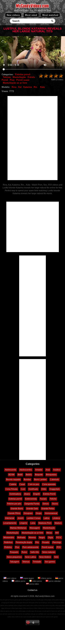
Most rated (31, 15)
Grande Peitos (47, 508)
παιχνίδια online (53, 605)
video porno (37, 581)
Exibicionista (31, 499)
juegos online (51, 600)
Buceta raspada (13, 479)
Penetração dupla (24, 542)
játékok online (4, 605)
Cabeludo (54, 479)
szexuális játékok (31, 617)
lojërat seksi (39, 617)
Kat (20, 87)
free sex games (14, 600)
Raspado (14, 552)
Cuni (23, 489)
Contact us (32, 590)
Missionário (9, 537)
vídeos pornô (26, 608)
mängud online (22, 605)
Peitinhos (8, 542)
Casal (22, 484)
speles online (30, 605)
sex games (6, 611)
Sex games (50, 562)
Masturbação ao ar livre (15, 83)
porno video (34, 584)
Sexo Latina (30, 557)
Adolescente (10, 470)
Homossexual (51, 513)
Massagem (35, 528)
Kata (42, 87)
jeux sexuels (42, 611)
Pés (37, 542)
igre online (62, 605)
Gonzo (46, 504)
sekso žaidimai (16, 617)
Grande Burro (17, 508)
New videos (13, 15)
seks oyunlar (8, 614)
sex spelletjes (26, 614)
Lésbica (56, 518)
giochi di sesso (51, 611)
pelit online (35, 602)
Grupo (39, 513)
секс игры (13, 611)
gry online (48, 602)
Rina (14, 87)
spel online (23, 602)
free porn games (4, 600)
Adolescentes (26, 470)
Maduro (58, 523)
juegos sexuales (26, 611)
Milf (56, 533)
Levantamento (9, 523)
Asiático (56, 470)
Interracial (9, 518)
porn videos (11, 578)
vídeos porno (46, 578)
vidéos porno (20, 581)
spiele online (58, 600)
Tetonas (7, 77)
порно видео (28, 578)
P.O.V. (59, 537)
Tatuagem (14, 562)
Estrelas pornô (22, 74)
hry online (54, 602)
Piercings (56, 542)
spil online (29, 602)
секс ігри (46, 614)
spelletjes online (12, 605)
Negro (42, 537)
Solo (56, 557)
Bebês (29, 474)
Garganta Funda (31, 504)
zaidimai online (38, 605)
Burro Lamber (40, 479)
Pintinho (8, 547)
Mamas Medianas (18, 528)
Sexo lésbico (45, 557)
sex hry (20, 614)
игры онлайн (36, 600)
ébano (27, 494)
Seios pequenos (14, 557)
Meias (49, 533)
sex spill (57, 611)
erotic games (54, 617)
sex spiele (19, 611)
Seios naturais (48, 552)
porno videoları (54, 581)
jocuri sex (15, 614)
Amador (38, 470)
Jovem (21, 518)
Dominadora (15, 494)
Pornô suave (22, 80)
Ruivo (24, 552)
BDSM (11, 474)
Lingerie (23, 523)
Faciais (43, 499)
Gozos (55, 504)
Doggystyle (55, 489)
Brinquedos (51, 474)
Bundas (27, 479)
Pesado (45, 542)
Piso (12, 80)
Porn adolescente (30, 547)
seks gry (33, 614)
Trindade (37, 562)
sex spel (62, 611)
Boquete (39, 474)
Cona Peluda (12, 489)
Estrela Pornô (49, 494)
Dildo (43, 489)
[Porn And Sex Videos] (33, 8)
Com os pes (33, 484)
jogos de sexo (35, 611)
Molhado (21, 537)
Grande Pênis (14, 513)
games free (29, 600)
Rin (35, 87)
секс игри (23, 617)
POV (59, 547)
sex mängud (57, 614)
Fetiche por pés (14, 504)
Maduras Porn (44, 523)
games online (22, 600)
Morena (32, 537)
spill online (16, 602)
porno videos (33, 608)
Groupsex (28, 513)
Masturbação (19, 77)
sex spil (2, 614)
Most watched (50, 15)
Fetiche (53, 499)
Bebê (20, 474)
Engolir (36, 494)
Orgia (50, 537)
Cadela (13, 484)
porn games (46, 617)
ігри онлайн (41, 602)
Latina (46, 518)
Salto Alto (34, 552)
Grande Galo (32, 508)
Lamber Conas (33, 518)
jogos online (44, 600)
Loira (32, 523)
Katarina (27, 87)
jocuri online (60, 602)
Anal (48, 470)
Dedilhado (33, 489)
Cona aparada (49, 484)
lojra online (46, 605)
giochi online (9, 602)
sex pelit (51, 614)
